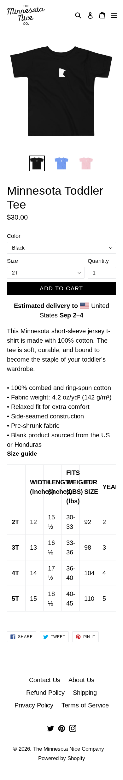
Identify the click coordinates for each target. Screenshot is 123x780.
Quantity (98, 261)
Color (13, 236)
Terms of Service (85, 705)
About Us (81, 680)
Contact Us (44, 680)
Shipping (85, 692)
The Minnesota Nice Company (68, 749)
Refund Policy (45, 692)
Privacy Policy (34, 705)
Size (12, 261)
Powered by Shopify (61, 758)
